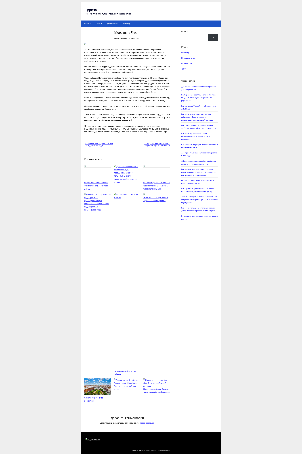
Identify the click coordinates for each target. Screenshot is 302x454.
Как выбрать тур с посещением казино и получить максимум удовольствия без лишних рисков (125, 175)
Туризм (91, 9)
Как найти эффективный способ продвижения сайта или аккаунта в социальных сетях (195, 136)
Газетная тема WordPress (160, 450)
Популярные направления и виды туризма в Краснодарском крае (96, 206)
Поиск (184, 31)
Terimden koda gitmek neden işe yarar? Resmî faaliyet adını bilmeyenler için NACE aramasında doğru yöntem (199, 199)
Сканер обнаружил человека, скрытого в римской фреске (157, 144)
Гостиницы (126, 23)
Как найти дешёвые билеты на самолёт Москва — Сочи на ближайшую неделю (156, 185)
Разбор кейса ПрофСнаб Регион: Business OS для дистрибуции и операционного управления (198, 97)
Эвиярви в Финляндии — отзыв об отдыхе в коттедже (99, 144)
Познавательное (188, 58)
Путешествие (112, 23)
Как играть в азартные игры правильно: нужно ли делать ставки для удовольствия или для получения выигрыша (198, 172)
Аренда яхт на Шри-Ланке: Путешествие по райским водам (125, 386)
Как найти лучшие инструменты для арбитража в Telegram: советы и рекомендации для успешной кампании (197, 117)
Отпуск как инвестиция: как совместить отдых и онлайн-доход (96, 185)
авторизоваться (147, 422)
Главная (87, 23)
